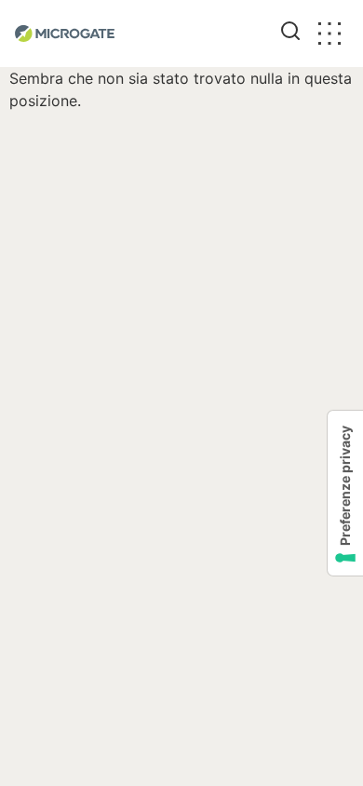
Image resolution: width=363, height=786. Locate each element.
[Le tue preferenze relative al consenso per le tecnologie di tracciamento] (345, 493)
